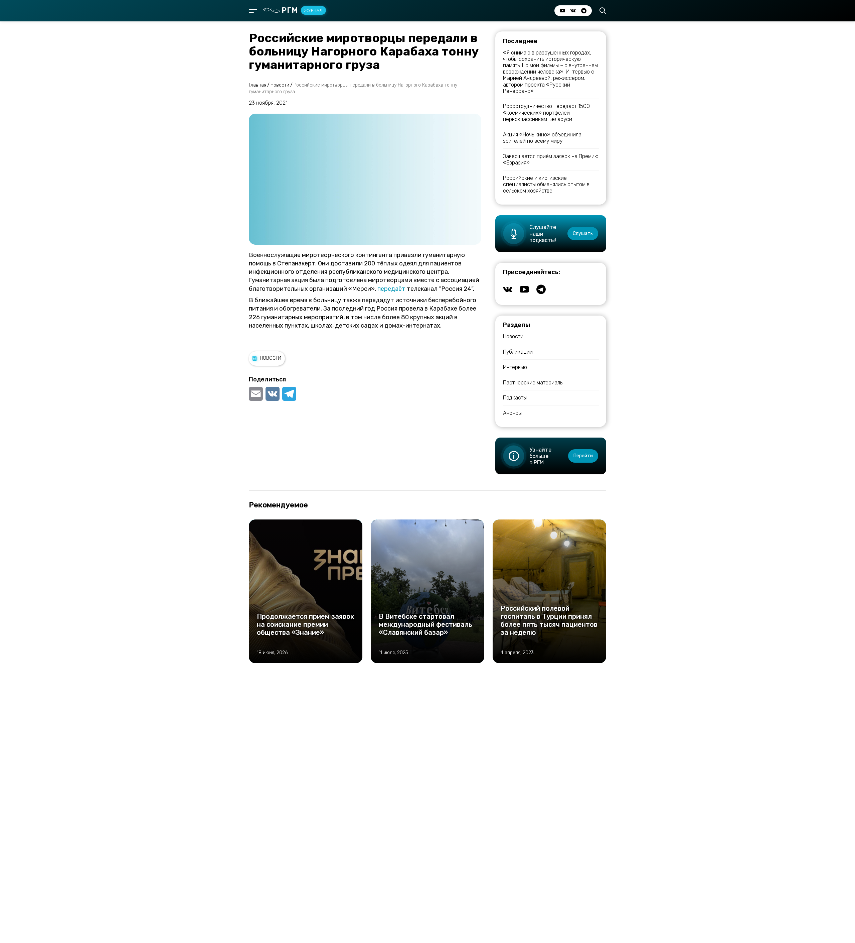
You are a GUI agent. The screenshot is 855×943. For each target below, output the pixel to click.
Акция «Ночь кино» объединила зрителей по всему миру (542, 137)
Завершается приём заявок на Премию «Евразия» (550, 159)
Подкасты (515, 397)
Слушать (583, 233)
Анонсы (512, 413)
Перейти (583, 456)
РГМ (302, 10)
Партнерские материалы (533, 382)
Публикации (518, 352)
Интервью (515, 367)
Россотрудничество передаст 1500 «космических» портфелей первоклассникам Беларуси (546, 112)
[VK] (272, 394)
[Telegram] (289, 394)
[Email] (256, 394)
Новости (270, 358)
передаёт (391, 288)
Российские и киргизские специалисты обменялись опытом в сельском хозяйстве (546, 184)
